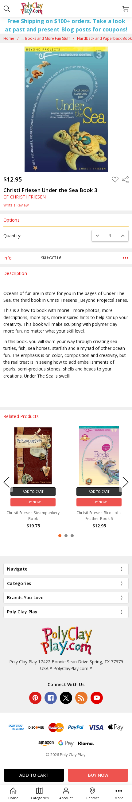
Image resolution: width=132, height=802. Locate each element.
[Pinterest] (35, 698)
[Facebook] (51, 698)
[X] (66, 698)
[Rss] (81, 698)
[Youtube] (97, 698)
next (125, 482)
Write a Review (16, 205)
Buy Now (52, 502)
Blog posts (76, 29)
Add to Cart (52, 491)
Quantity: (12, 236)
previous (6, 482)
